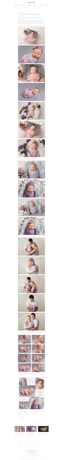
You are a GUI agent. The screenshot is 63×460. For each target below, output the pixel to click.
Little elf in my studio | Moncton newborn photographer (43, 434)
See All (48, 424)
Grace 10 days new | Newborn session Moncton (31, 434)
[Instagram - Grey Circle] (33, 453)
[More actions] (44, 12)
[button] (17, 5)
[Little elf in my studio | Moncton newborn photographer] (43, 429)
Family (31, 7)
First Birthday (38, 7)
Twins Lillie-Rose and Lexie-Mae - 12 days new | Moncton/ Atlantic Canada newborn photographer (19, 434)
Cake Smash (26, 7)
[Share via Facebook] (18, 418)
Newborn (19, 7)
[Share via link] (23, 418)
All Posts (15, 7)
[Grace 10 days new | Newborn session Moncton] (31, 429)
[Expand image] (31, 36)
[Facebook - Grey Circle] (31, 453)
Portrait (34, 7)
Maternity (23, 7)
